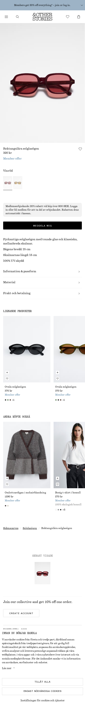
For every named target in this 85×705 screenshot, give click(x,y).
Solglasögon (30, 528)
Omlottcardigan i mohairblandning (25, 492)
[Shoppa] (6, 16)
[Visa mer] (81, 5)
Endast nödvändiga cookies (42, 691)
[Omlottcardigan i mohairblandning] (26, 455)
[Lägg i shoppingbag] (7, 372)
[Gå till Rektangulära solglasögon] (42, 573)
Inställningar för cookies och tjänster (43, 700)
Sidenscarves (10, 528)
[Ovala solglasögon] (26, 349)
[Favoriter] (67, 16)
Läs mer (6, 668)
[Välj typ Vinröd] (7, 183)
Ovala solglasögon (15, 387)
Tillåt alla (42, 682)
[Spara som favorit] (80, 149)
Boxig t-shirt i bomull (68, 492)
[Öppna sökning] (17, 16)
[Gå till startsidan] (42, 16)
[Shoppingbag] (78, 16)
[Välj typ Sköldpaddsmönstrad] (17, 183)
